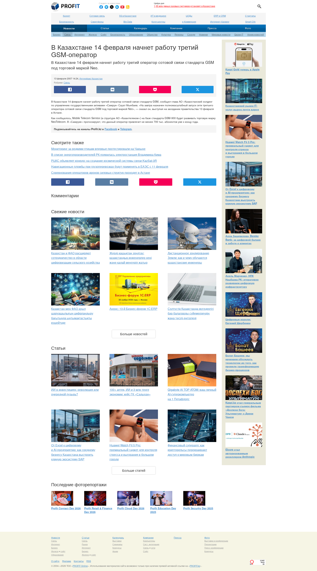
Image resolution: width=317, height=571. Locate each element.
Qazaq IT (238, 34)
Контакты (79, 561)
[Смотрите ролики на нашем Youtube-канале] (122, 7)
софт (63, 551)
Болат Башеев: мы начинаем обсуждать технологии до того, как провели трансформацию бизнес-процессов (242, 363)
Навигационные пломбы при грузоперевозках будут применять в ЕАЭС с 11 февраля (109, 166)
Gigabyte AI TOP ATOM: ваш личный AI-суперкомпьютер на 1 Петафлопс (192, 394)
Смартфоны (97, 21)
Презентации (210, 544)
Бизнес (57, 34)
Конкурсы (116, 547)
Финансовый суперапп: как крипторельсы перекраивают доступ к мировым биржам (187, 450)
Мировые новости (221, 34)
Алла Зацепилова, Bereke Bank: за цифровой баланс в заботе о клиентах (243, 239)
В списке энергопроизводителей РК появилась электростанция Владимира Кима (106, 154)
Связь (67, 34)
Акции (115, 551)
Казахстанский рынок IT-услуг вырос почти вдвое (242, 107)
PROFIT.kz (195, 565)
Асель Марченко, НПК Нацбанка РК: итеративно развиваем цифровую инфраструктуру (242, 281)
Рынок (85, 544)
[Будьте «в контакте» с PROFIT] (117, 7)
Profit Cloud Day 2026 (130, 508)
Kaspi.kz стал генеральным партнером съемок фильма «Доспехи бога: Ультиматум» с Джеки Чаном (243, 410)
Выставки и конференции (216, 540)
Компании (176, 28)
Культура (166, 34)
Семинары (117, 544)
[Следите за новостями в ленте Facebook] (101, 7)
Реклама (66, 561)
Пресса (212, 28)
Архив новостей (255, 34)
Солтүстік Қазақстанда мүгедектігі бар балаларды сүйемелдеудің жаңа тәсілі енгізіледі (191, 313)
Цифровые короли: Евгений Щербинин (238, 321)
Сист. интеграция (151, 544)
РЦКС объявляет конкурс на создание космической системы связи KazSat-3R (104, 161)
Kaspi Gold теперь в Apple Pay (242, 71)
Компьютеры (149, 540)
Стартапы (250, 15)
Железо (93, 34)
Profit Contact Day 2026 (66, 508)
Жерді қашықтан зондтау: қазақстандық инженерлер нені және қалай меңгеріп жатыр (131, 258)
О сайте (55, 561)
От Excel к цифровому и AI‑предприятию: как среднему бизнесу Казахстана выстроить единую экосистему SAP (241, 196)
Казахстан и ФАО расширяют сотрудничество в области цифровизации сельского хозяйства (75, 258)
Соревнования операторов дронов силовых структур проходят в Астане (100, 172)
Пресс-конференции (213, 547)
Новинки (203, 34)
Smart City (250, 21)
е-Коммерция (189, 21)
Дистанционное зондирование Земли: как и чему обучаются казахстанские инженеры (188, 258)
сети (153, 547)
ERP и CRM (220, 15)
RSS (88, 561)
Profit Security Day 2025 (198, 508)
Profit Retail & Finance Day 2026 (98, 510)
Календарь (140, 28)
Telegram (126, 129)
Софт (104, 34)
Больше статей (133, 470)
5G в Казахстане (127, 15)
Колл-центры (158, 21)
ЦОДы (189, 15)
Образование (136, 34)
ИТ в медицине (158, 15)
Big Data (127, 21)
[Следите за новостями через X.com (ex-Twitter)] (112, 7)
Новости (69, 28)
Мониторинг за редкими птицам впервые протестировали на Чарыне (98, 149)
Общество (152, 34)
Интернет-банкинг (219, 21)
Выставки (116, 540)
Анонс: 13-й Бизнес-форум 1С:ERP (133, 309)
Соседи (191, 34)
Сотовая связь (97, 15)
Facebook (111, 129)
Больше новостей (133, 333)
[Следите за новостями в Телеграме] (106, 7)
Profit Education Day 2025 (163, 510)
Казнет (66, 15)
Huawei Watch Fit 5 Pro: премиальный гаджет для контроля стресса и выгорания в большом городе (242, 149)
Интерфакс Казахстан (91, 78)
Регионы (179, 34)
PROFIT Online (80, 565)
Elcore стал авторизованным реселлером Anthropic (240, 453)
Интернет (79, 34)
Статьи (105, 28)
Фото (248, 28)
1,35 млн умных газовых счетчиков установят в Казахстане (184, 6)
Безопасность (66, 21)
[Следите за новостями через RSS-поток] (127, 7)
